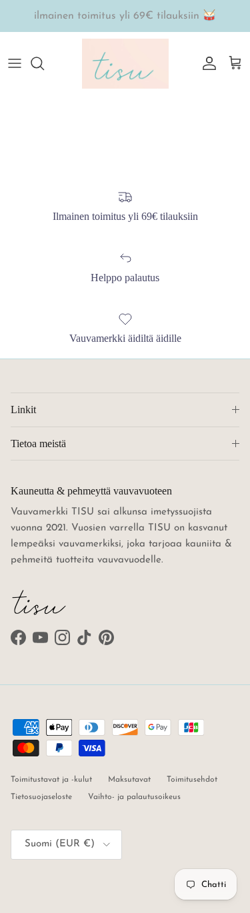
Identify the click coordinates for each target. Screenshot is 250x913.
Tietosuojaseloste (41, 797)
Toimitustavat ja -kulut (51, 780)
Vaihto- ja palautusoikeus (134, 797)
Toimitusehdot (192, 780)
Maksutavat (129, 780)
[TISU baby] (125, 64)
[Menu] (14, 63)
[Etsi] (44, 63)
